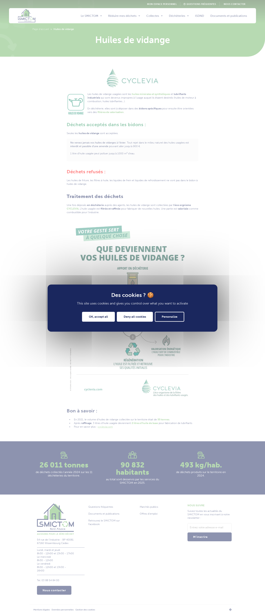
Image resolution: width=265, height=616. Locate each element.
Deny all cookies (135, 316)
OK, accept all (98, 316)
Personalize (169, 316)
